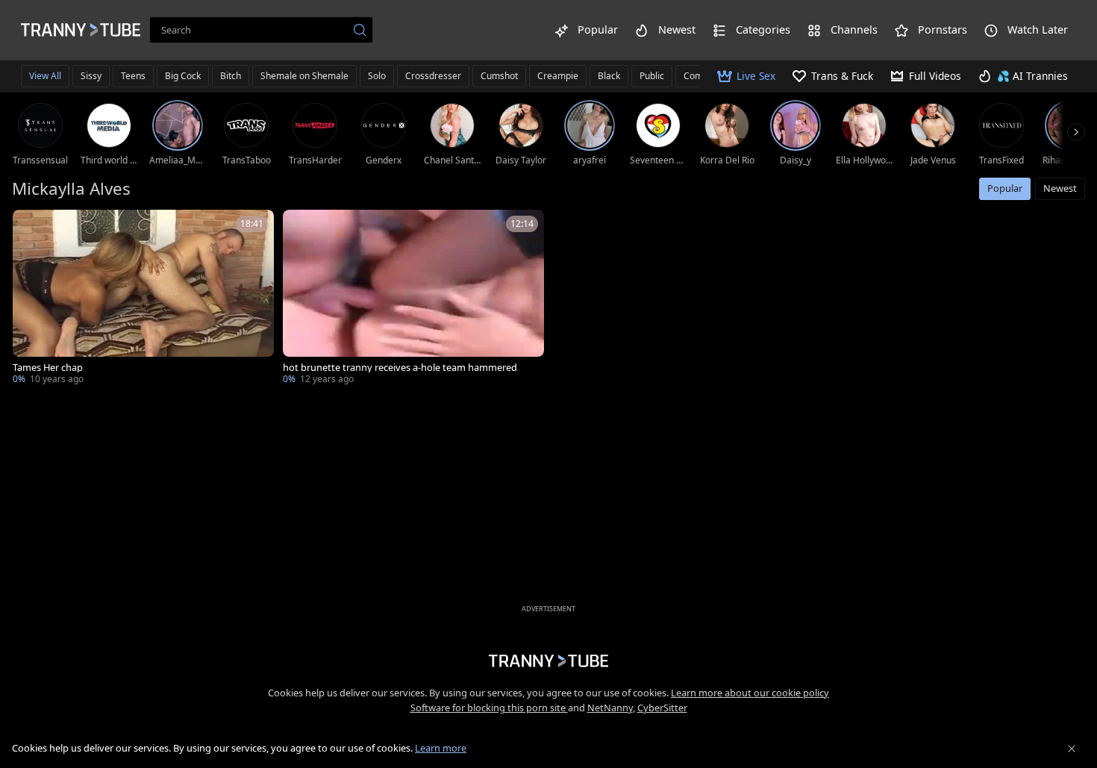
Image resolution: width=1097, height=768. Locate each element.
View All (45, 75)
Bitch (230, 75)
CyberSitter (662, 707)
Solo (377, 75)
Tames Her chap (48, 367)
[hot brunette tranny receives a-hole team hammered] (413, 298)
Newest (1060, 188)
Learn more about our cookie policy (750, 692)
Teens (133, 75)
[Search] (359, 30)
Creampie (557, 75)
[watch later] (31, 228)
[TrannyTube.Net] (80, 30)
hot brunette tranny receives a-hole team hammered (400, 367)
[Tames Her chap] (143, 298)
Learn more (440, 748)
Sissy (91, 75)
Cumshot (499, 75)
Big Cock (183, 75)
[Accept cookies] (1071, 748)
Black (609, 75)
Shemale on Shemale (304, 75)
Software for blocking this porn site (489, 707)
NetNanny (610, 707)
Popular (1004, 188)
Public (652, 75)
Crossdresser (433, 75)
